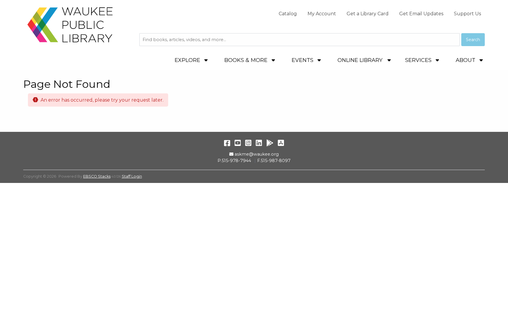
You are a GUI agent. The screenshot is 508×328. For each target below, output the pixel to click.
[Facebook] (227, 143)
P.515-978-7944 (234, 160)
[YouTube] (238, 143)
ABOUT (466, 60)
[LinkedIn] (259, 143)
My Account (322, 13)
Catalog (288, 13)
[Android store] (269, 143)
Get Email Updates (421, 13)
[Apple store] (281, 143)
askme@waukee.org (256, 154)
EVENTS (303, 60)
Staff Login (132, 176)
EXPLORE (188, 60)
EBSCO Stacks (97, 176)
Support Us (467, 13)
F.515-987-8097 (273, 160)
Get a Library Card (368, 13)
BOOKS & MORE (246, 60)
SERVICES (419, 60)
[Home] (70, 24)
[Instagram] (248, 143)
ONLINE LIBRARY (359, 60)
